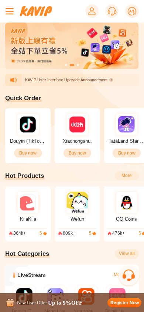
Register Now (124, 302)
